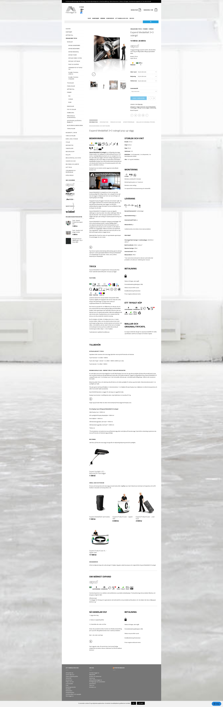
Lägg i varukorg (138, 98)
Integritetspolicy (70, 692)
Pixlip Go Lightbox (73, 64)
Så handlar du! (69, 673)
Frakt (67, 685)
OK (133, 703)
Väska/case (133, 80)
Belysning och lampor (72, 164)
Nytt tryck (69, 167)
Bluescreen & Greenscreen (75, 125)
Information (93, 122)
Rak (69, 96)
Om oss (131, 18)
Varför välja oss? (70, 674)
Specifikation (104, 122)
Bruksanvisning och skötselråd (99, 126)
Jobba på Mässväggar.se (95, 680)
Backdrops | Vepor (71, 132)
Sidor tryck (133, 72)
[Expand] (75, 185)
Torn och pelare (70, 136)
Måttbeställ (69, 35)
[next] (126, 53)
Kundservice (110, 18)
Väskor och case (71, 161)
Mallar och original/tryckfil (145, 122)
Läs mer (141, 703)
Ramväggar (70, 106)
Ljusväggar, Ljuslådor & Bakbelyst (74, 121)
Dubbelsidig (70, 112)
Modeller (70, 42)
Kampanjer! (95, 18)
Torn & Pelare (71, 128)
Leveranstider (69, 683)
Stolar (68, 142)
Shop (89, 18)
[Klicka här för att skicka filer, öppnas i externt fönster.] (140, 10)
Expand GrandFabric (74, 45)
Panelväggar (71, 86)
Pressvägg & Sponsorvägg (71, 116)
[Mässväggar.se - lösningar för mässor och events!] (71, 9)
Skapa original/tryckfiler (72, 676)
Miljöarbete (92, 674)
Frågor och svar (115, 122)
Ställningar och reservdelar (71, 171)
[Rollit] (75, 199)
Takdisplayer (69, 148)
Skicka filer (68, 678)
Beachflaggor (70, 151)
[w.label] (75, 212)
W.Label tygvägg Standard (73, 78)
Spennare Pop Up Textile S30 (75, 68)
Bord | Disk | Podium (72, 139)
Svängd (70, 99)
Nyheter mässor (119, 668)
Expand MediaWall (73, 52)
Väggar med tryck (71, 38)
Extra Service (70, 175)
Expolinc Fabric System (75, 58)
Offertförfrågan (128, 122)
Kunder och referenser (95, 676)
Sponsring (92, 678)
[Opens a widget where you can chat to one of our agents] (216, 704)
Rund (69, 102)
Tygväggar (70, 83)
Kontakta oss (92, 687)
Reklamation (69, 690)
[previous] (91, 53)
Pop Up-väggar (71, 109)
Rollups (68, 155)
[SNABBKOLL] (100, 457)
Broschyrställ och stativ (73, 158)
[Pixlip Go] (75, 195)
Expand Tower (72, 55)
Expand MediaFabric (74, 48)
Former (69, 92)
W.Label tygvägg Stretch (73, 73)
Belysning (133, 76)
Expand (136, 110)
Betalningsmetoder (71, 687)
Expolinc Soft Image (74, 61)
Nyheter (68, 29)
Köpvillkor (68, 689)
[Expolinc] (75, 190)
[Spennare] (75, 206)
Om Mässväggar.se (94, 673)
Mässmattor (69, 145)
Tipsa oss (91, 685)
